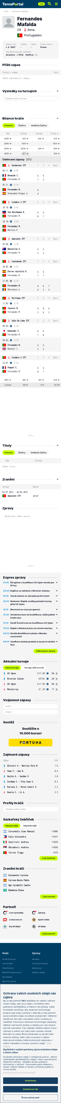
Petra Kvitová (7, 968)
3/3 (55, 138)
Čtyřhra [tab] (22, 125)
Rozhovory (36, 968)
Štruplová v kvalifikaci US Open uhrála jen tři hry (32, 584)
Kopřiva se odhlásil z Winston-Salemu (30, 590)
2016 (6, 138)
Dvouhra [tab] (9, 125)
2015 (6, 143)
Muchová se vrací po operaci (25, 609)
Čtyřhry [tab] (21, 452)
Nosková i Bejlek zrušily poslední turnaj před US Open (30, 603)
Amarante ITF (18, 238)
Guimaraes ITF (19, 165)
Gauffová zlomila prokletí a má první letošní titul (32, 643)
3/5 (24, 138)
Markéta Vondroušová (11, 972)
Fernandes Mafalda (20, 11)
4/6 (39, 148)
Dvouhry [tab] (9, 452)
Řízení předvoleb (30, 1097)
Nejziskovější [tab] (11, 825)
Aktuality (35, 959)
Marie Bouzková (9, 981)
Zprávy (41, 912)
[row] (30, 138)
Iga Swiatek (7, 977)
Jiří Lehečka (7, 963)
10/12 (23, 148)
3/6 (24, 380)
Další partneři (48, 933)
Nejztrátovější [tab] (30, 825)
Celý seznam (49, 896)
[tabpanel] (30, 259)
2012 (6, 153)
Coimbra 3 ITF (19, 202)
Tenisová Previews (40, 963)
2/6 (55, 153)
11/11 (24, 143)
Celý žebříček (48, 858)
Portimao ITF (18, 298)
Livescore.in (15, 919)
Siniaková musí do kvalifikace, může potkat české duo (32, 616)
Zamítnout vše (30, 1089)
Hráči (6, 11)
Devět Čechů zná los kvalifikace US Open (31, 623)
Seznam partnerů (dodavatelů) (19, 1072)
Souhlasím (30, 1080)
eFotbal (42, 926)
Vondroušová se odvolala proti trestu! (29, 596)
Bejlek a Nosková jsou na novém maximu (31, 628)
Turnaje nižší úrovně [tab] (34, 667)
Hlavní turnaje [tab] (12, 667)
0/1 (39, 380)
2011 (6, 380)
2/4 (55, 380)
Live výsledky (16, 912)
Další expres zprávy (45, 651)
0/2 (39, 138)
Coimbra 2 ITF (19, 357)
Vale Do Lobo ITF (20, 320)
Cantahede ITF (19, 261)
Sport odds (43, 919)
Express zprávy (38, 972)
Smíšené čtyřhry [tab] (39, 125)
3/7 (24, 153)
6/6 (55, 148)
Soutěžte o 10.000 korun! (31, 731)
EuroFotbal (14, 926)
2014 (6, 148)
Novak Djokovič (9, 959)
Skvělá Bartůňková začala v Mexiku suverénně (28, 635)
